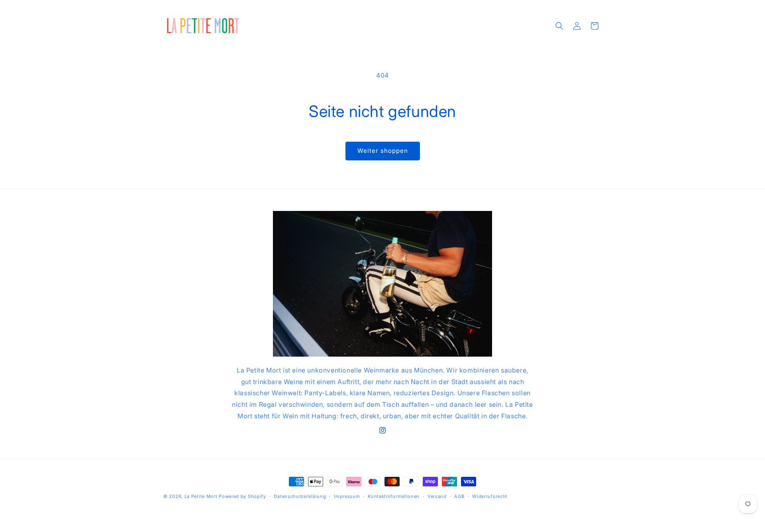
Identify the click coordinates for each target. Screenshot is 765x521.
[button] (559, 26)
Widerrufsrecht (490, 496)
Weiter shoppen (382, 150)
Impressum (347, 496)
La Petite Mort (201, 496)
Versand (437, 496)
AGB (459, 496)
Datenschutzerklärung (300, 496)
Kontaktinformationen (394, 496)
